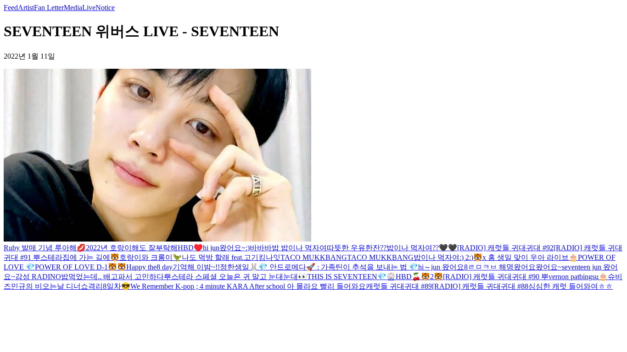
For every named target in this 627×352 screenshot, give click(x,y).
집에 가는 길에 (86, 257)
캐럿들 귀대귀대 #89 (399, 286)
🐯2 (427, 276)
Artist (26, 7)
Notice (105, 7)
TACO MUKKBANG (313, 257)
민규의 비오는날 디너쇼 (49, 286)
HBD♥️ (190, 248)
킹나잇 (269, 257)
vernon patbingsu (574, 276)
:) (248, 248)
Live (88, 7)
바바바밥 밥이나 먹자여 (288, 248)
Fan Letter (49, 7)
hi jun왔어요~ (224, 248)
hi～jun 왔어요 (441, 267)
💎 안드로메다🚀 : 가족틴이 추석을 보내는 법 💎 (338, 267)
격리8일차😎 (109, 286)
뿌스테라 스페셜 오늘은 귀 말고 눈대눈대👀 (235, 276)
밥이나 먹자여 (436, 257)
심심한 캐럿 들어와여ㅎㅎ (570, 286)
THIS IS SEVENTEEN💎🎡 (351, 276)
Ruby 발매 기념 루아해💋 (45, 248)
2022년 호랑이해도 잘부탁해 (132, 248)
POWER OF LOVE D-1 (71, 267)
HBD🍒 (408, 276)
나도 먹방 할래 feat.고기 (220, 257)
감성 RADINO (38, 276)
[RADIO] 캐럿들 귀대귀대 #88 (480, 286)
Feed (11, 7)
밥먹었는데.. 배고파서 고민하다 (112, 276)
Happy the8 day (149, 267)
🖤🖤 (448, 248)
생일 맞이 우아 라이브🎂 (536, 257)
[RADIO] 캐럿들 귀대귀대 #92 (505, 248)
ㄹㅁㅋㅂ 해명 (491, 267)
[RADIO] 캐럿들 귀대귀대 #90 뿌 (496, 276)
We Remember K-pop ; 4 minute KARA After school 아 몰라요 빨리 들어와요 (248, 286)
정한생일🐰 (239, 267)
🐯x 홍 (484, 257)
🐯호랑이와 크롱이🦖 (146, 257)
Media (73, 7)
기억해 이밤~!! (196, 267)
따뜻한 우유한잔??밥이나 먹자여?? (383, 248)
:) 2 (464, 257)
